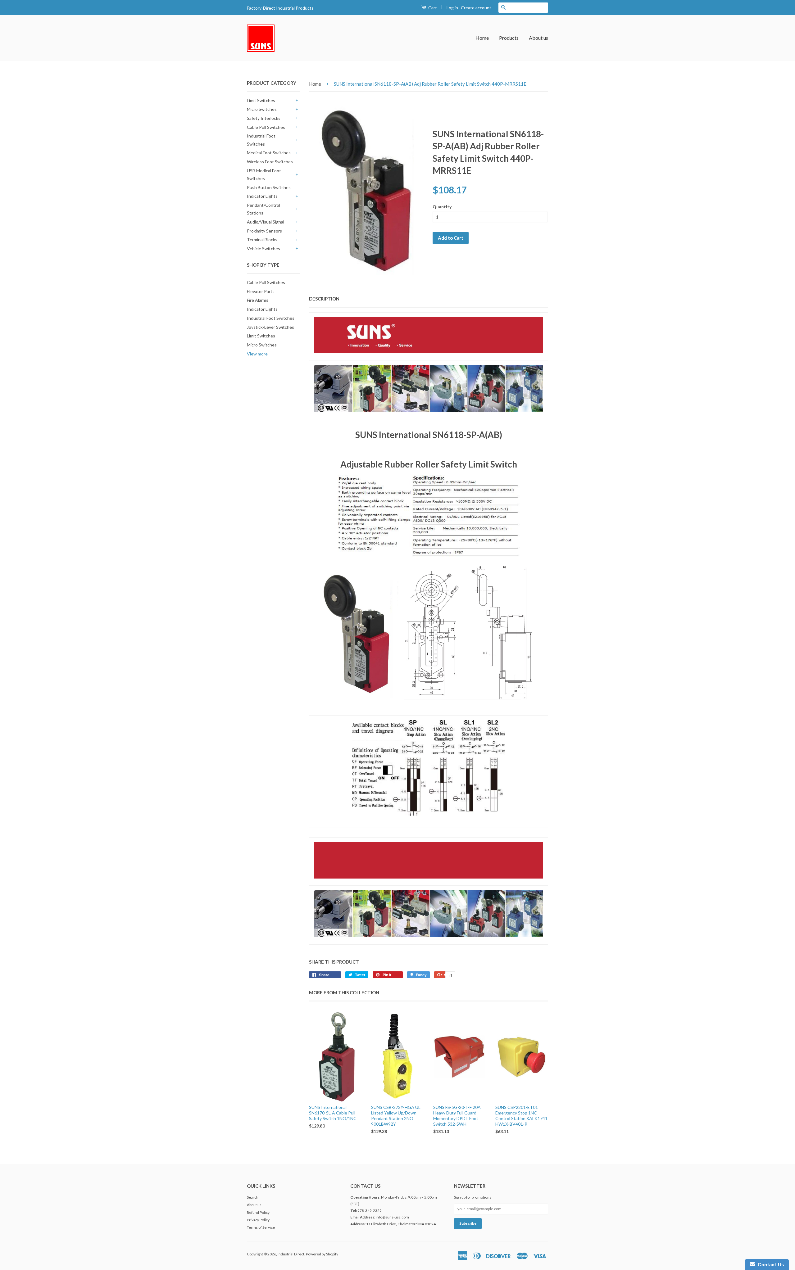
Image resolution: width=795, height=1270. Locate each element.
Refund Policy (258, 1212)
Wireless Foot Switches (270, 161)
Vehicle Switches (263, 248)
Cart (432, 7)
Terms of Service (261, 1227)
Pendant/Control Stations (263, 208)
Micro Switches (262, 109)
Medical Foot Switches (269, 152)
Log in (452, 7)
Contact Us (769, 1264)
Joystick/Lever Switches (270, 327)
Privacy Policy (258, 1220)
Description (324, 298)
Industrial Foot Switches (261, 139)
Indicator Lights (262, 196)
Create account (476, 7)
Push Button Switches (269, 187)
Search (252, 1197)
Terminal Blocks (262, 239)
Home (482, 38)
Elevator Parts (261, 291)
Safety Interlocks (263, 118)
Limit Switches (261, 100)
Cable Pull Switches (266, 127)
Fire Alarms (257, 300)
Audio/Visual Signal (265, 221)
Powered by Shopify (322, 1254)
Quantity (442, 206)
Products (509, 38)
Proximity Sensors (264, 230)
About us (538, 38)
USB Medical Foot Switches (264, 174)
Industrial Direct (291, 1254)
